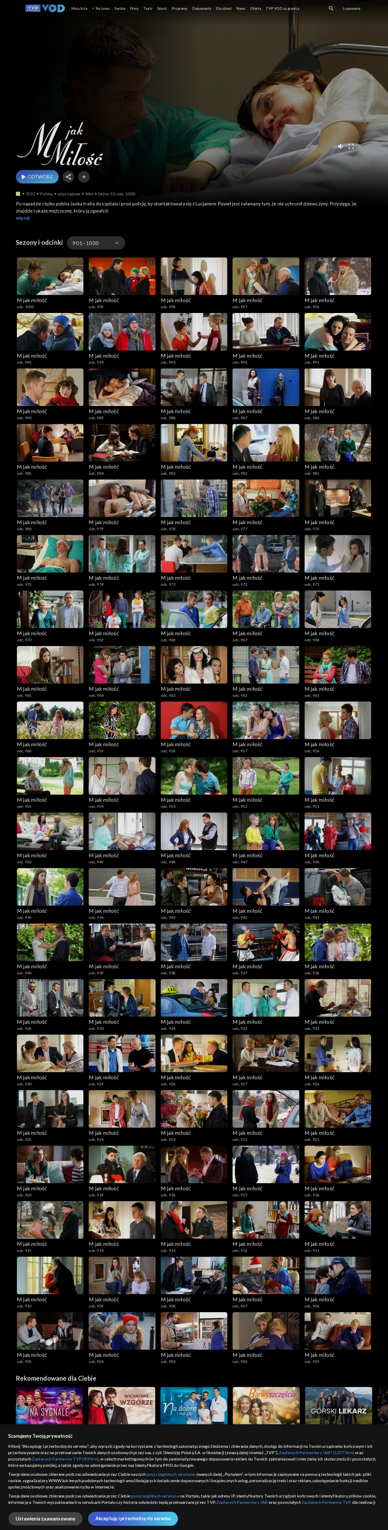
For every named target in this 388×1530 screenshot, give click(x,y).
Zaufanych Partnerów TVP (326, 1502)
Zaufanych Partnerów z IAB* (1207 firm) (316, 1452)
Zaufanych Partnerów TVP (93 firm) (65, 1458)
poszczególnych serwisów (171, 1474)
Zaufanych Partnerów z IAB (242, 1502)
